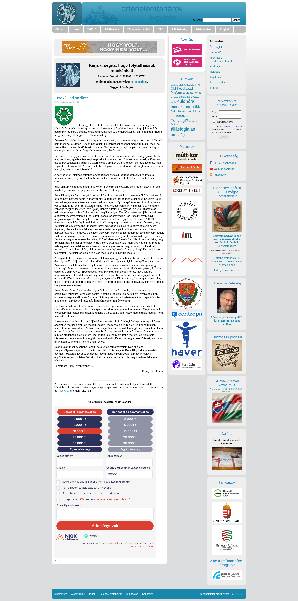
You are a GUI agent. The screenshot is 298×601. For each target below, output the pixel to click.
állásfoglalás (183, 129)
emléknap (184, 96)
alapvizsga (174, 85)
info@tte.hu (65, 390)
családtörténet (192, 92)
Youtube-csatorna (223, 168)
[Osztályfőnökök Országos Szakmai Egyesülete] (187, 183)
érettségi (178, 135)
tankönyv (185, 111)
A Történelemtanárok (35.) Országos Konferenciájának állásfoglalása (227, 261)
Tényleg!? (179, 120)
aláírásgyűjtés (186, 84)
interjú (173, 102)
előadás (174, 97)
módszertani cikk (185, 107)
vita (196, 121)
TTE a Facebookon (224, 162)
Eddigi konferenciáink (226, 270)
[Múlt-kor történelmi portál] (187, 159)
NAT (174, 111)
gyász (195, 96)
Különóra (185, 101)
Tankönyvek (220, 174)
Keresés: (197, 20)
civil (198, 84)
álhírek (174, 124)
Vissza (58, 560)
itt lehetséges (139, 81)
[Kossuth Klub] (187, 192)
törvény (191, 121)
